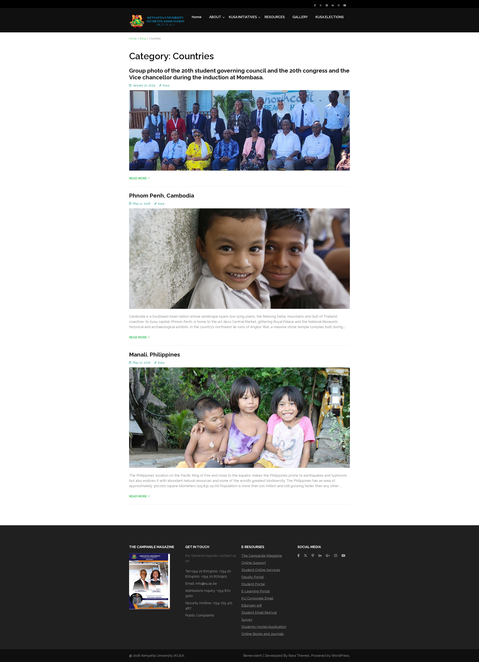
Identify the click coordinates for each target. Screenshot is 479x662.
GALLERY (300, 17)
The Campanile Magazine (261, 556)
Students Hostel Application (263, 627)
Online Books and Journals (262, 634)
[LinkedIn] (333, 5)
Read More (138, 178)
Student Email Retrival (259, 612)
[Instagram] (339, 5)
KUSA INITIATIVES (243, 17)
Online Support (253, 563)
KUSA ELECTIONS (329, 17)
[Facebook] (315, 5)
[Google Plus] (328, 556)
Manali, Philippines (154, 354)
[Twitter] (320, 5)
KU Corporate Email (257, 598)
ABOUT (215, 17)
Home (197, 17)
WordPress (340, 656)
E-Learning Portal (255, 591)
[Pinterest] (327, 5)
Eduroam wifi (251, 605)
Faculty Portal (252, 577)
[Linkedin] (319, 556)
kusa (166, 85)
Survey (246, 620)
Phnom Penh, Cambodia (161, 195)
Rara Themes (299, 656)
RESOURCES (275, 17)
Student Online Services (260, 570)
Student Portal (253, 584)
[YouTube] (344, 5)
